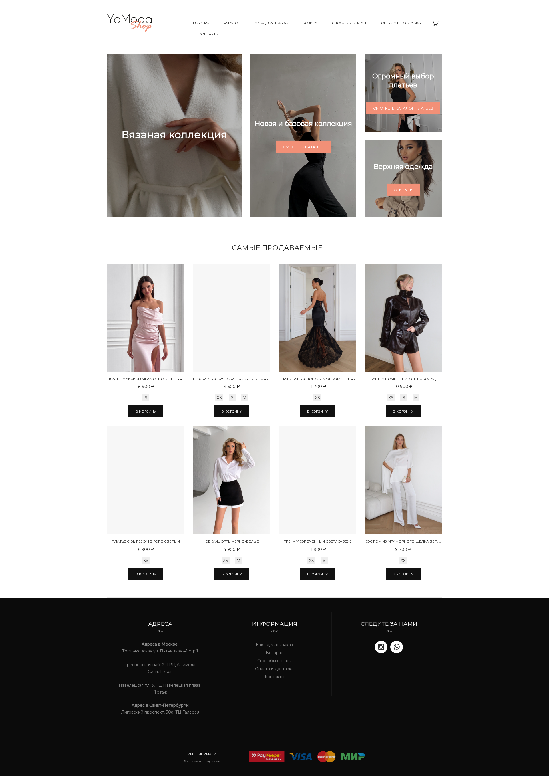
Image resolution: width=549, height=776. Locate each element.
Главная (201, 23)
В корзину (146, 411)
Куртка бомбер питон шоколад (403, 379)
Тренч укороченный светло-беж (317, 541)
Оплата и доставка (401, 23)
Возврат (310, 23)
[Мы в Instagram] (381, 647)
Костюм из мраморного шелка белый (404, 541)
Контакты (209, 34)
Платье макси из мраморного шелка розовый (155, 379)
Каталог (231, 23)
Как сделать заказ (271, 23)
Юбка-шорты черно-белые (231, 541)
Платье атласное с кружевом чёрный (317, 379)
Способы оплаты (350, 23)
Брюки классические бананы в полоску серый (241, 379)
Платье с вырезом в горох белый (146, 541)
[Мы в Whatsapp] (396, 647)
